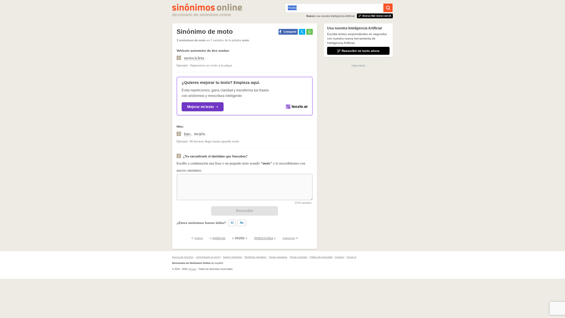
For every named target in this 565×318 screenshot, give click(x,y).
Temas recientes (298, 257)
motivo (198, 238)
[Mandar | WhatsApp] (309, 32)
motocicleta (194, 58)
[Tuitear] (302, 32)
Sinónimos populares (255, 257)
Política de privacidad (321, 257)
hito (187, 133)
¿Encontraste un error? (208, 257)
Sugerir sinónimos (232, 257)
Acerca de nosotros (182, 257)
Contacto (339, 257)
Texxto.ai (351, 257)
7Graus (192, 269)
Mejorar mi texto (200, 107)
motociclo (288, 238)
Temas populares (278, 257)
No (242, 222)
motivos (218, 238)
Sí (232, 222)
